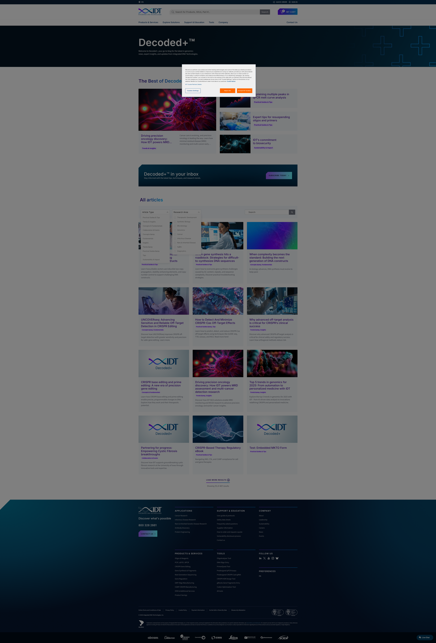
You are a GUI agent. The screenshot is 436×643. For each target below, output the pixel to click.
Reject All (227, 90)
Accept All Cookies (244, 90)
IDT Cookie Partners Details (193, 84)
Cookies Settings (193, 90)
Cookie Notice (231, 81)
